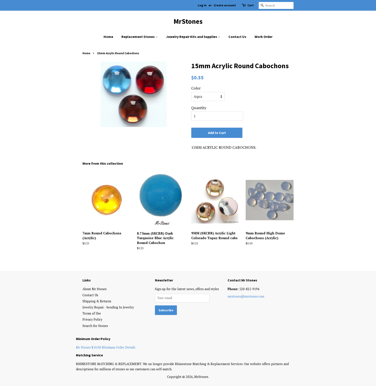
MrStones (188, 21)
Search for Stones (95, 326)
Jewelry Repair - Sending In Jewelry (108, 307)
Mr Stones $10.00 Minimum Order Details (105, 347)
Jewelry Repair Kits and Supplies (192, 36)
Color (196, 88)
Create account (225, 5)
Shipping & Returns (96, 301)
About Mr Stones (94, 289)
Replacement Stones (138, 36)
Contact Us (237, 36)
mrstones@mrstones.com (246, 296)
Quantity (198, 107)
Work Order (263, 36)
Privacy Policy (92, 319)
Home (108, 36)
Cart (250, 5)
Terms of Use (91, 313)
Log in (202, 5)
